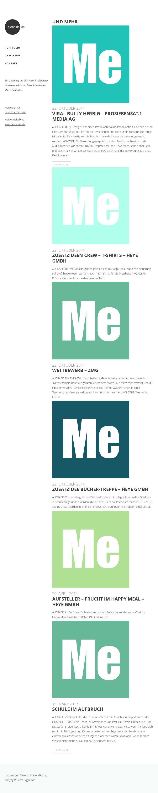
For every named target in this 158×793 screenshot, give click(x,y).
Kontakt (11, 63)
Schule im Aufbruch (77, 709)
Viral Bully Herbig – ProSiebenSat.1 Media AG (97, 116)
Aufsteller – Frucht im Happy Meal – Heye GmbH (98, 601)
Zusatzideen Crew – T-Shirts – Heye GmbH (95, 258)
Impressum (11, 775)
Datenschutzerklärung (33, 775)
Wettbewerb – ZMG (75, 370)
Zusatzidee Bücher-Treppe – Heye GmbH (100, 489)
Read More (61, 164)
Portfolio (12, 47)
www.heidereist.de (15, 124)
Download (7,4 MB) (15, 112)
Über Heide (12, 55)
